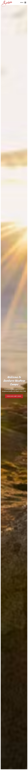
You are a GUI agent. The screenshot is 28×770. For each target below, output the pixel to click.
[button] (14, 396)
